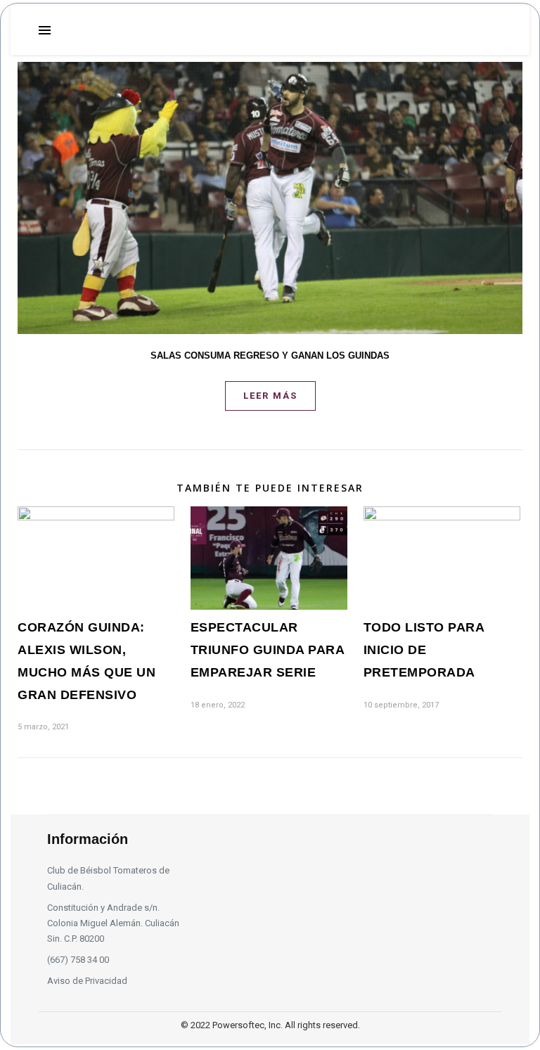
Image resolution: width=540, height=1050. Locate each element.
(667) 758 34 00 (78, 959)
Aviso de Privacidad (87, 980)
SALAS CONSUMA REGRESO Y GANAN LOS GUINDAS (270, 355)
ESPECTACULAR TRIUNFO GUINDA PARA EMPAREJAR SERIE (268, 649)
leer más (270, 395)
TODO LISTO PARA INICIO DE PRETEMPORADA (424, 649)
